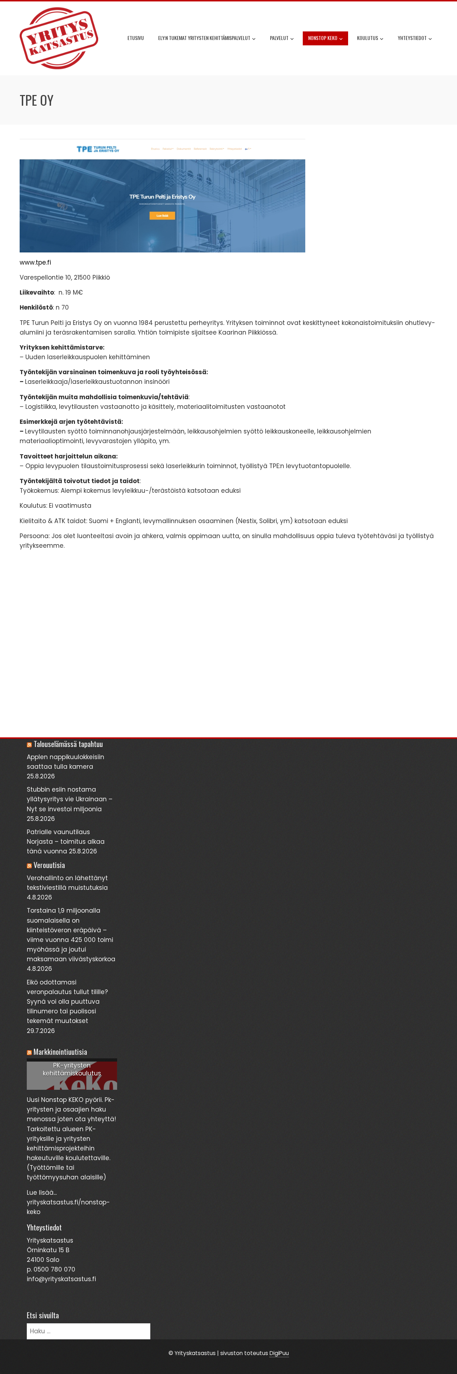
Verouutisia (49, 864)
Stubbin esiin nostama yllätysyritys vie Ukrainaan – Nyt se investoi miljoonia (69, 799)
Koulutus (367, 37)
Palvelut (279, 37)
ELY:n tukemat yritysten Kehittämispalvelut (204, 37)
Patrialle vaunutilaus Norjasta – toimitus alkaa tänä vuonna (66, 842)
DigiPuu (279, 1353)
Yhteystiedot (412, 37)
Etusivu (135, 37)
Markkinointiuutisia (60, 1051)
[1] (71, 1083)
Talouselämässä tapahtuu (68, 743)
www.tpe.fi (35, 262)
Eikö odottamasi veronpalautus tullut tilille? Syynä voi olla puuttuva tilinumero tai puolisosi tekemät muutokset (67, 1002)
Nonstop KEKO (322, 37)
